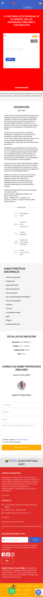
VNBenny (24, 594)
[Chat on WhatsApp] (11, 590)
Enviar (35, 540)
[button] (7, 561)
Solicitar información (21, 447)
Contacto (5, 517)
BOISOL (13, 460)
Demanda (28, 7)
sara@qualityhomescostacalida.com (18, 513)
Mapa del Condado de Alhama (12, 522)
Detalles (9, 59)
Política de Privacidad (21, 439)
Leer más (5, 495)
